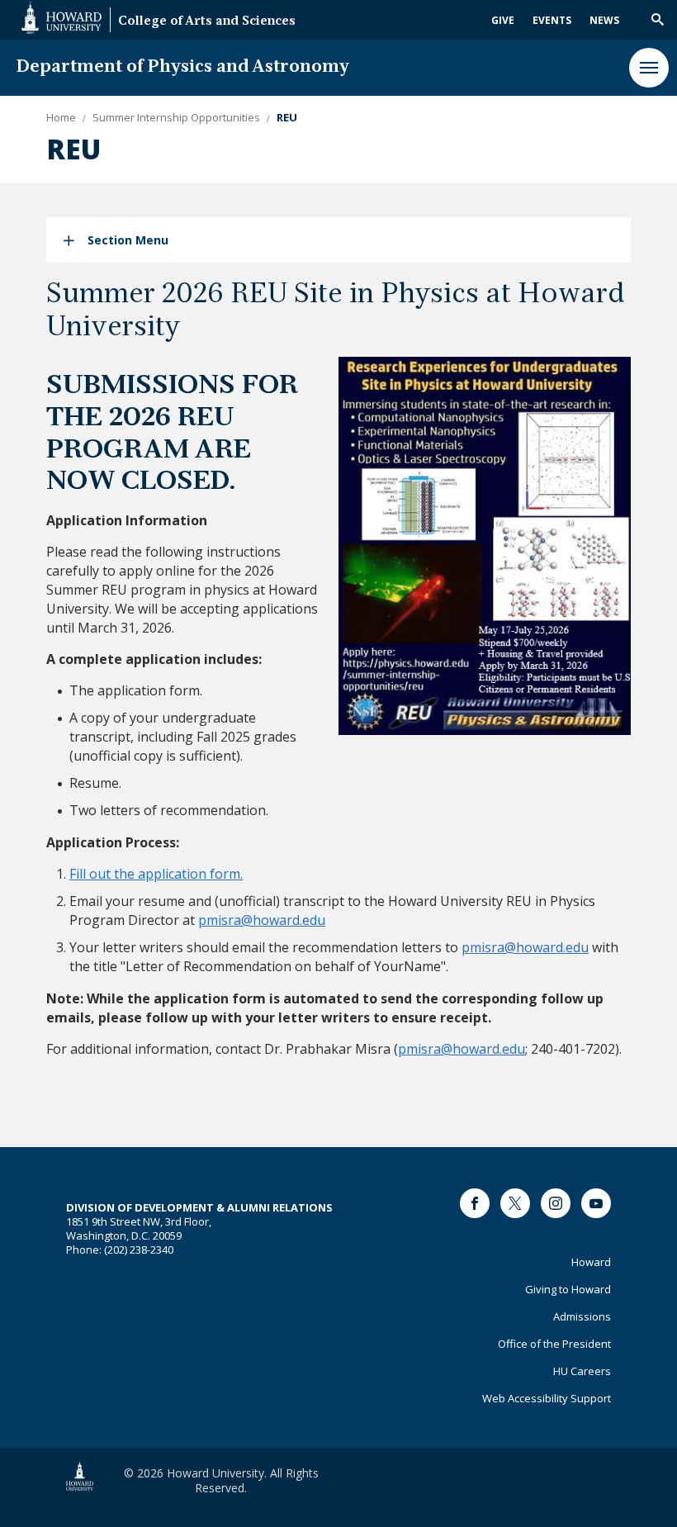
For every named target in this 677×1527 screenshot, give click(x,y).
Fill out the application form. (156, 874)
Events (552, 20)
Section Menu (128, 240)
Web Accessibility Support (546, 1398)
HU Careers (582, 1370)
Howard (591, 1261)
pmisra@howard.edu (261, 920)
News (604, 20)
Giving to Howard (568, 1289)
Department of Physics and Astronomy (183, 67)
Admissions (582, 1316)
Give (502, 20)
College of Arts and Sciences (207, 22)
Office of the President (554, 1343)
